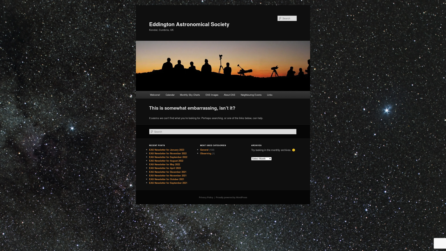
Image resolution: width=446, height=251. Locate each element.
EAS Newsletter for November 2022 (168, 153)
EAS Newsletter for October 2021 (166, 179)
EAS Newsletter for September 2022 (168, 157)
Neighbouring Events (251, 94)
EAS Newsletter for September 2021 (168, 182)
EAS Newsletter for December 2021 (167, 171)
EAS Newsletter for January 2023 (166, 149)
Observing (205, 153)
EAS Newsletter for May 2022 (164, 164)
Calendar (170, 94)
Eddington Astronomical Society (189, 24)
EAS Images (212, 94)
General (204, 149)
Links (269, 94)
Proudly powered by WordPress (231, 197)
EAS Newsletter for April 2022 (165, 168)
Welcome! (155, 94)
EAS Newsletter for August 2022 (166, 160)
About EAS (229, 94)
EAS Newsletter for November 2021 (168, 175)
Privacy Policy (206, 197)
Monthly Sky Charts (190, 94)
